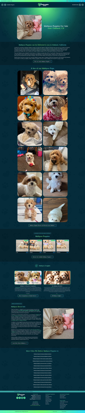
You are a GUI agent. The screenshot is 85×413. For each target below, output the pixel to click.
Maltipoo (52, 287)
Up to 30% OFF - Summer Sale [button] (6, 0)
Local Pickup (47, 397)
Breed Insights (62, 396)
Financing (47, 395)
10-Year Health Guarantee (64, 401)
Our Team (47, 402)
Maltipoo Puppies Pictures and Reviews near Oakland (42, 225)
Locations (21, 391)
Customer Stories (48, 401)
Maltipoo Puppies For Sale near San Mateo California (42, 368)
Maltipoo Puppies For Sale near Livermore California (42, 375)
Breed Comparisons (63, 397)
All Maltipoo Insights (56, 295)
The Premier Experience (50, 394)
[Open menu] (2, 5)
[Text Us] (82, 5)
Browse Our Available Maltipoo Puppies (42, 257)
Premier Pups (16, 391)
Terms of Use (55, 411)
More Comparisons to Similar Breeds (27, 295)
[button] (80, 1)
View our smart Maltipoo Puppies (42, 61)
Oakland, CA (26, 391)
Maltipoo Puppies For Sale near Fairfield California (42, 382)
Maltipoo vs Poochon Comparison (28, 286)
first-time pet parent (35, 329)
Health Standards (62, 406)
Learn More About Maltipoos (19, 343)
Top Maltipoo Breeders (57, 286)
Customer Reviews (48, 399)
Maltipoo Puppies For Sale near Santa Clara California (42, 384)
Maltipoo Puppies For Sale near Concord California (42, 370)
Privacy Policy (64, 411)
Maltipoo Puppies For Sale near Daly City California (42, 363)
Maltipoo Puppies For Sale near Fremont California (42, 372)
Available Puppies (10, 4)
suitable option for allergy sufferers (19, 320)
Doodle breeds (17, 287)
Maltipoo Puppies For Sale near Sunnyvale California (42, 379)
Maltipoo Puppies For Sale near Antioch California (42, 377)
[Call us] (80, 5)
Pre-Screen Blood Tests (63, 404)
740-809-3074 (75, 4)
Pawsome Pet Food (63, 405)
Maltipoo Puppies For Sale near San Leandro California (42, 358)
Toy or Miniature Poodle (17, 315)
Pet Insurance (62, 403)
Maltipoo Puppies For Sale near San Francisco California (42, 361)
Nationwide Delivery (49, 396)
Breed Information (63, 395)
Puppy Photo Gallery (49, 400)
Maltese (37, 314)
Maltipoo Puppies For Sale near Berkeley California (42, 356)
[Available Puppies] (5, 5)
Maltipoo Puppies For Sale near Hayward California (42, 365)
